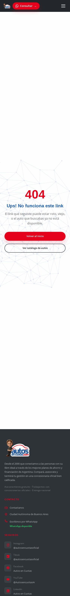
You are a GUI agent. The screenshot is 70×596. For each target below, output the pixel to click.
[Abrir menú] (63, 6)
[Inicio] (7, 6)
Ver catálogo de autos (35, 248)
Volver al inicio (35, 236)
